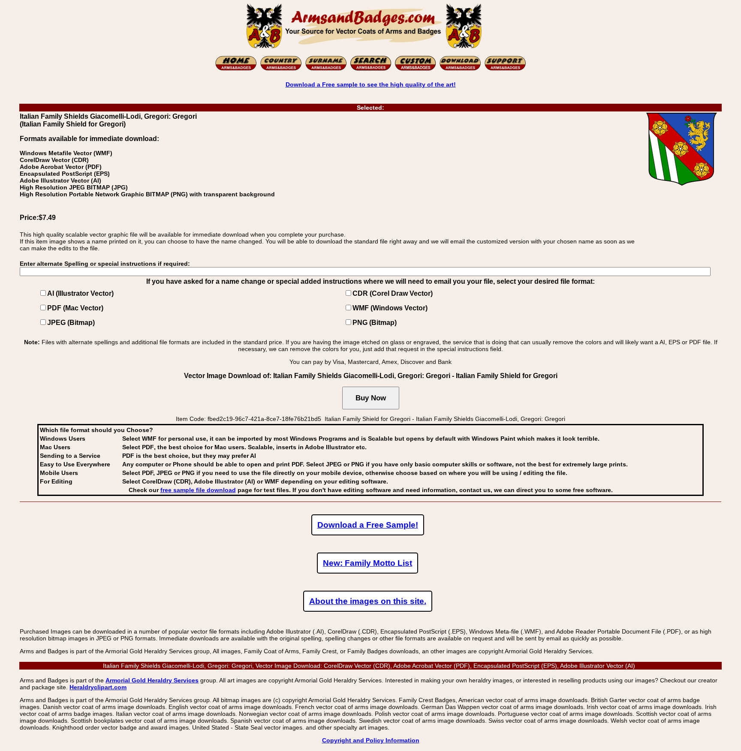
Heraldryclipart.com (98, 687)
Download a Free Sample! (367, 524)
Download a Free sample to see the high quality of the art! (371, 84)
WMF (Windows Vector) (390, 308)
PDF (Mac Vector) (75, 308)
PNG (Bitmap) (374, 322)
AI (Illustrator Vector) (80, 293)
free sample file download (198, 490)
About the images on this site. (367, 601)
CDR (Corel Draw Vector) (392, 293)
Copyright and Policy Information (370, 740)
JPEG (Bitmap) (71, 322)
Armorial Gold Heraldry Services (152, 680)
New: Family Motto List (367, 563)
